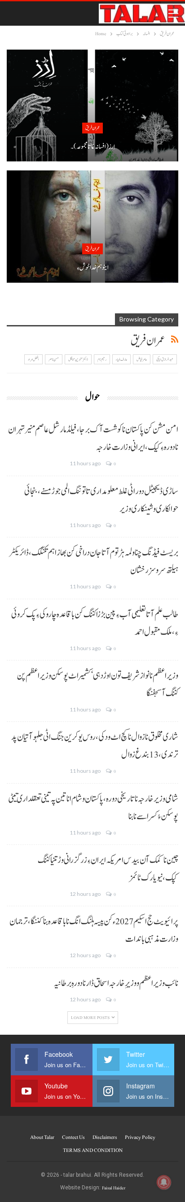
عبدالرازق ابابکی (164, 359)
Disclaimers (104, 1137)
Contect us (73, 1137)
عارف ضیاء (121, 359)
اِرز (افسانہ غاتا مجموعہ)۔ (92, 146)
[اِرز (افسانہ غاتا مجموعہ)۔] (92, 105)
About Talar (42, 1137)
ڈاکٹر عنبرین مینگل (78, 359)
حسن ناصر (53, 359)
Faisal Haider (113, 1188)
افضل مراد (33, 359)
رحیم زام (101, 359)
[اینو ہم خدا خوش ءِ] (92, 226)
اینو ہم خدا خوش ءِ (93, 267)
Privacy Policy (140, 1137)
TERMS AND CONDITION (93, 1150)
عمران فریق (92, 128)
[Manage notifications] (164, 1182)
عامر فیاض (142, 359)
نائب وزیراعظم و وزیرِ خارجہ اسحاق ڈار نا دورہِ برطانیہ (116, 983)
